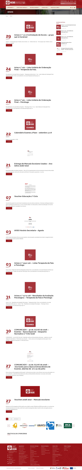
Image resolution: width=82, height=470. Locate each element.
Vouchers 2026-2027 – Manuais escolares (32, 400)
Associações (55, 450)
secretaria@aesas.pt (12, 460)
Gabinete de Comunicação (34, 456)
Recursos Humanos (34, 7)
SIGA (68, 1)
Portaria (31, 457)
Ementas (54, 457)
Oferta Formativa (21, 459)
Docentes (42, 447)
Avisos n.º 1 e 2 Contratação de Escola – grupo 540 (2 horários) (34, 36)
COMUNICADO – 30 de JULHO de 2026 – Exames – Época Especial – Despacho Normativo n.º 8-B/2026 (31, 332)
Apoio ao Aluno (55, 447)
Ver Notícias (57, 3)
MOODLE (71, 1)
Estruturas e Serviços (22, 7)
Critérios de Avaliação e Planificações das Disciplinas (23, 457)
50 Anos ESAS (21, 450)
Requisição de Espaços (34, 461)
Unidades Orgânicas (22, 451)
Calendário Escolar (56, 451)
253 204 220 (10, 454)
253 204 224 (10, 455)
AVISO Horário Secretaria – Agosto (29, 230)
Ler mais (9, 45)
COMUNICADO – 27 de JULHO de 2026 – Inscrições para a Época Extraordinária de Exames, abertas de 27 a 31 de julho (32, 367)
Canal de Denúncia (22, 461)
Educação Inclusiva (33, 453)
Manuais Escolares (56, 460)
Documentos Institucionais (23, 455)
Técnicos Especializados (45, 450)
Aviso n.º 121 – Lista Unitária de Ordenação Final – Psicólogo (32, 101)
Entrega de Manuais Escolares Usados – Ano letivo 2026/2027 (33, 165)
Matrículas (54, 461)
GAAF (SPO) (32, 455)
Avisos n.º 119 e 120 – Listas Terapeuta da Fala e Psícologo (34, 264)
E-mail (75, 1)
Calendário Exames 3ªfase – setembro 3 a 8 (33, 133)
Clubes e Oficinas (67, 447)
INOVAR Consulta (64, 1)
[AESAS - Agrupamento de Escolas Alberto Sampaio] (15, 3)
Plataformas (43, 451)
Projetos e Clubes (55, 7)
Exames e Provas (55, 456)
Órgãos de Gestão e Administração (22, 453)
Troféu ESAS (66, 450)
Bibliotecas (32, 450)
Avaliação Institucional (22, 458)
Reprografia (32, 460)
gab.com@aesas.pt (12, 462)
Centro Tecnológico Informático (33, 452)
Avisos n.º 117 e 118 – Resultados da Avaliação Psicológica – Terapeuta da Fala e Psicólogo (33, 297)
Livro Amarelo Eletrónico (23, 462)
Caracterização (21, 447)
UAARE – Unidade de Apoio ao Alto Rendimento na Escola (35, 465)
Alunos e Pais (44, 7)
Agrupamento (10, 7)
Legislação (20, 463)
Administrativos (32, 447)
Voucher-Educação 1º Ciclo (26, 196)
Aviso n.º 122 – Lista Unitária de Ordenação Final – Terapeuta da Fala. (32, 68)
